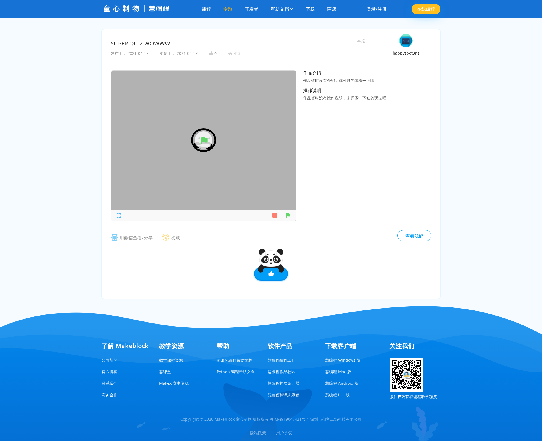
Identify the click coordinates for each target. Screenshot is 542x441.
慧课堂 (165, 371)
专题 (227, 9)
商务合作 (109, 394)
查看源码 (414, 236)
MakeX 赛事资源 (174, 383)
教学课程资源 (171, 360)
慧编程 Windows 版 (342, 360)
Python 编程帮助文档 (236, 371)
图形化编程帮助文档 (234, 360)
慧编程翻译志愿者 (283, 394)
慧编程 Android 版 (342, 383)
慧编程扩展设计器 (283, 383)
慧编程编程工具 (281, 360)
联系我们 (109, 383)
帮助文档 (280, 9)
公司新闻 (109, 360)
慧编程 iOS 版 (337, 394)
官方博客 (109, 371)
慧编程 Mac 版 (338, 371)
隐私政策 (258, 432)
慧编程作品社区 (281, 371)
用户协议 (284, 432)
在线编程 (426, 9)
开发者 (251, 9)
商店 (331, 9)
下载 (310, 9)
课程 (206, 9)
